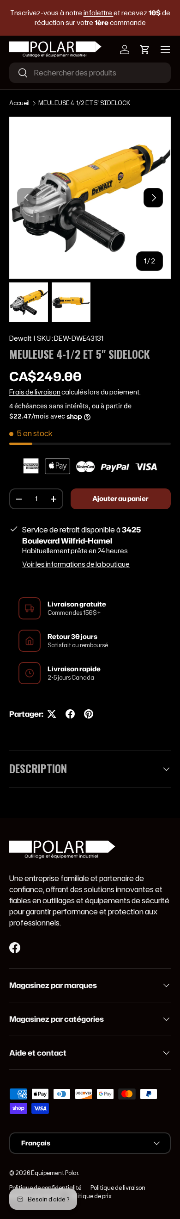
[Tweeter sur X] (51, 714)
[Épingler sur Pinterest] (88, 714)
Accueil (19, 103)
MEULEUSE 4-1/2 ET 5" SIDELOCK (84, 103)
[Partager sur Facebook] (70, 714)
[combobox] (90, 73)
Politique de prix (91, 1196)
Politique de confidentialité (45, 1188)
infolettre (99, 13)
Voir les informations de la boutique (76, 564)
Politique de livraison (117, 1188)
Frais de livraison (34, 392)
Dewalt (20, 338)
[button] (145, 49)
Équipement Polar (54, 1173)
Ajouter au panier (120, 498)
